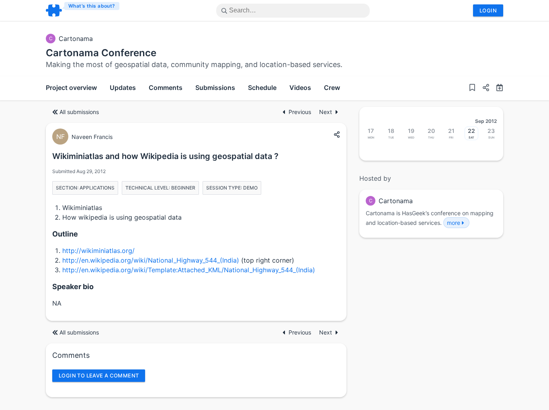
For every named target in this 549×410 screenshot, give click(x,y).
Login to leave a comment (99, 375)
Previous (301, 111)
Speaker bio (73, 286)
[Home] (83, 10)
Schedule (262, 88)
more (453, 222)
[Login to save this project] (472, 88)
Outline (65, 234)
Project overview (71, 88)
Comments (165, 88)
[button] (483, 88)
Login (488, 10)
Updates (123, 88)
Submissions (215, 88)
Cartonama (76, 39)
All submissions (79, 111)
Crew (332, 88)
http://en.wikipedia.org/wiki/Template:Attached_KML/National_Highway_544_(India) (188, 270)
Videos (300, 88)
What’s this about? (91, 6)
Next (325, 111)
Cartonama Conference (101, 53)
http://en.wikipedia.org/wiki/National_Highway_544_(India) (150, 260)
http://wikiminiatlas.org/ (98, 251)
